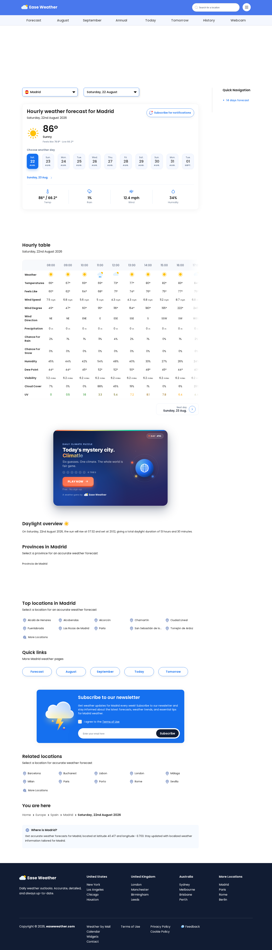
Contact (93, 941)
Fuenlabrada (36, 628)
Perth (183, 899)
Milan (31, 781)
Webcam (238, 20)
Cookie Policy (160, 931)
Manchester (140, 889)
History (209, 20)
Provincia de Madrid (34, 564)
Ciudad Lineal (179, 620)
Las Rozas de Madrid (76, 628)
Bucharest (70, 773)
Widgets (92, 936)
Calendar (93, 931)
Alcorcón (105, 620)
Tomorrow (180, 20)
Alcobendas (71, 620)
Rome (138, 781)
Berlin (223, 899)
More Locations (38, 637)
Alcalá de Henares (39, 620)
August (63, 20)
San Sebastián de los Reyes (149, 628)
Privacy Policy (160, 926)
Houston (93, 899)
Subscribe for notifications (172, 113)
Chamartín (142, 620)
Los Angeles (95, 889)
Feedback (192, 926)
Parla (102, 628)
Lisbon (103, 773)
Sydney (184, 884)
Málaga (175, 773)
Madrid (224, 884)
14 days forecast (237, 100)
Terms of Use (111, 722)
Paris (66, 781)
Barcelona (34, 773)
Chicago (93, 894)
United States (97, 877)
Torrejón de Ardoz (181, 628)
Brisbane (185, 894)
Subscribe (167, 733)
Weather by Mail (98, 926)
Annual (121, 20)
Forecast (33, 20)
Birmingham (140, 894)
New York (93, 884)
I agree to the (102, 722)
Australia (186, 877)
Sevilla (174, 781)
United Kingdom (143, 877)
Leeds (135, 899)
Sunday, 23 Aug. (37, 177)
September (92, 20)
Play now (75, 481)
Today (150, 20)
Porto (102, 781)
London (139, 773)
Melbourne (187, 889)
